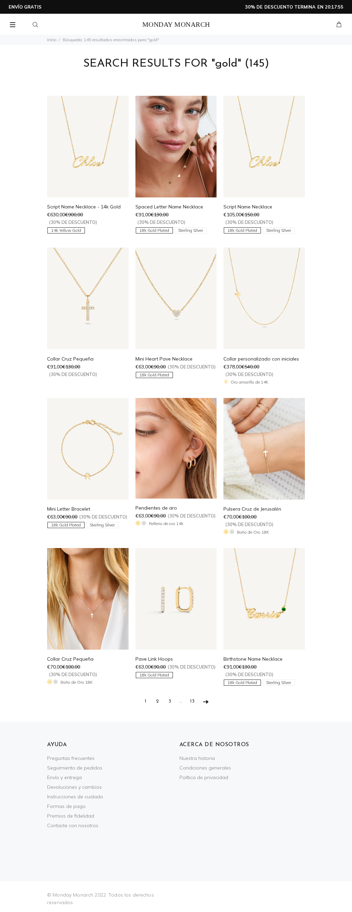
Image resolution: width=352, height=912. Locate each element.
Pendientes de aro (156, 508)
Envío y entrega (64, 777)
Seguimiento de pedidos (74, 768)
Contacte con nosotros (72, 825)
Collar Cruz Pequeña (70, 359)
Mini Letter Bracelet (68, 509)
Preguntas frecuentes (71, 758)
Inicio (52, 39)
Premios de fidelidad (70, 816)
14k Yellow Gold (66, 230)
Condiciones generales (205, 768)
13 (192, 701)
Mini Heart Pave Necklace (163, 359)
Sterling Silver (190, 230)
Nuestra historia (197, 758)
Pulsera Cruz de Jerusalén (252, 509)
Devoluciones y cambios (74, 787)
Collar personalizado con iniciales (261, 359)
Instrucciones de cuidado (75, 797)
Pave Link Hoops (154, 659)
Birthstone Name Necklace (253, 659)
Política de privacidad (203, 777)
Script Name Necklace (247, 207)
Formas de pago (66, 806)
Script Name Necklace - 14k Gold (84, 207)
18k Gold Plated (154, 230)
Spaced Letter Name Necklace (169, 207)
